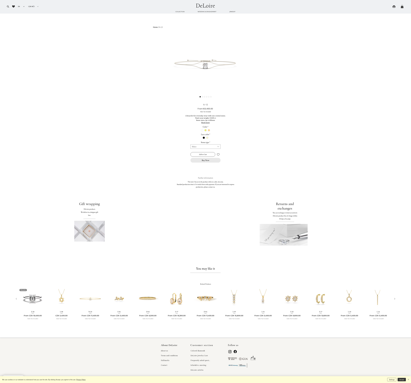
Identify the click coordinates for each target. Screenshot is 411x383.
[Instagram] (230, 352)
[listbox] (33, 6)
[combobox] (205, 146)
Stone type (205, 142)
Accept (401, 380)
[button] (8, 6)
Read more (205, 123)
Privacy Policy (81, 380)
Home (155, 27)
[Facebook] (235, 352)
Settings (392, 380)
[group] (205, 307)
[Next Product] (394, 298)
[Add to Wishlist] (218, 154)
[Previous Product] (16, 298)
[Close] (408, 379)
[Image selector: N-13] (200, 97)
